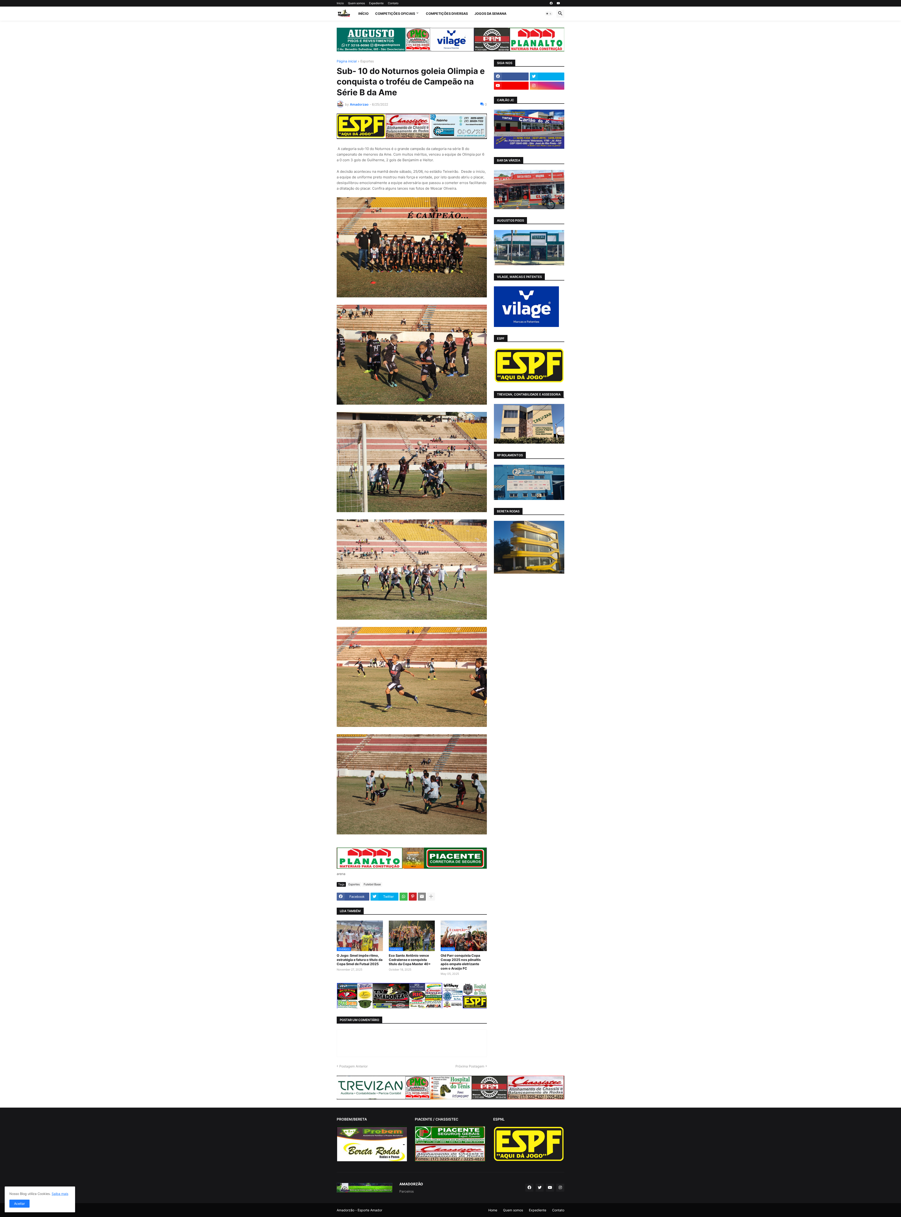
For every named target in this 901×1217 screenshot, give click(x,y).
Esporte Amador (370, 1210)
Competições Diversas (447, 13)
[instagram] (547, 86)
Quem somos (356, 3)
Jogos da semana (490, 13)
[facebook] (551, 3)
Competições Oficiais (395, 13)
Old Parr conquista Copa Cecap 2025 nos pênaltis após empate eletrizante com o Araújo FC (461, 961)
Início (363, 13)
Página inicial (347, 61)
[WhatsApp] (404, 897)
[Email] (422, 897)
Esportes (367, 61)
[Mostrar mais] (431, 897)
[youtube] (558, 3)
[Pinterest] (413, 897)
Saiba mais (60, 1194)
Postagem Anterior (353, 1066)
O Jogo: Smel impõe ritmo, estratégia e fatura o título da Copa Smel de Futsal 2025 (359, 959)
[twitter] (547, 77)
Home (492, 1210)
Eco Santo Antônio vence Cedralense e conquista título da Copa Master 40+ (410, 959)
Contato (393, 3)
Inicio (340, 3)
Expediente (376, 3)
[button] (549, 13)
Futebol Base (372, 884)
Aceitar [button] (19, 1203)
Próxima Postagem (469, 1066)
